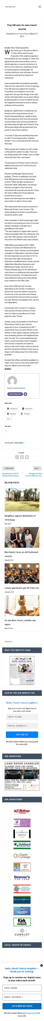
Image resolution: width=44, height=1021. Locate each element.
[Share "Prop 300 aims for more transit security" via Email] (26, 457)
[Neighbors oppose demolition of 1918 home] (22, 499)
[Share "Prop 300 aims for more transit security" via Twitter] (22, 457)
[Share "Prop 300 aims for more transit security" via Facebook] (17, 457)
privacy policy (31, 1013)
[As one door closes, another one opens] (22, 605)
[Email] (25, 394)
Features (18, 443)
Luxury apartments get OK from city (22, 588)
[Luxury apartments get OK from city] (22, 573)
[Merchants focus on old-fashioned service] (22, 537)
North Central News (21, 34)
